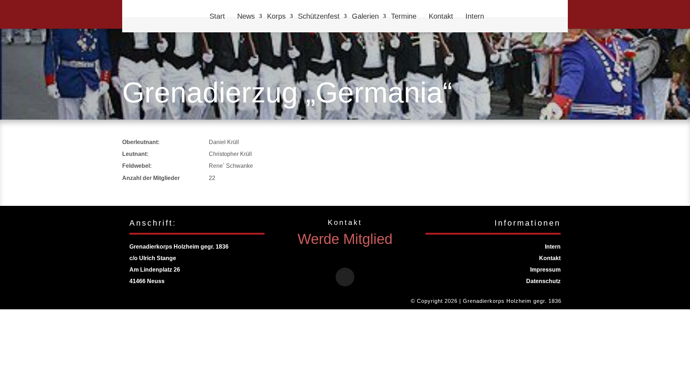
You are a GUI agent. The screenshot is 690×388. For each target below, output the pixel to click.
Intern (474, 16)
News (246, 16)
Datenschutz (543, 281)
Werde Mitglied (345, 239)
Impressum (545, 270)
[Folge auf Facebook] (345, 277)
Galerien (365, 16)
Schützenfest (319, 16)
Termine (404, 16)
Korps (276, 16)
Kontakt (441, 16)
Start (217, 16)
